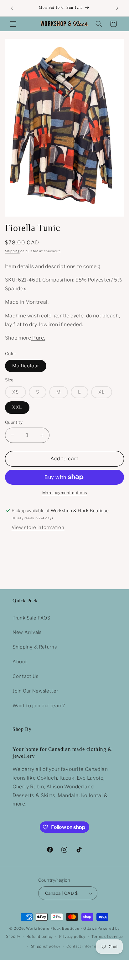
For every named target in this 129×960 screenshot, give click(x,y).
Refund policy (40, 936)
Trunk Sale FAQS (31, 618)
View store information (38, 527)
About (20, 661)
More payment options (64, 492)
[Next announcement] (117, 8)
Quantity (14, 422)
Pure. (38, 338)
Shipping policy (45, 946)
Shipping (12, 251)
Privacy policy (72, 936)
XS (19, 393)
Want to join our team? (39, 705)
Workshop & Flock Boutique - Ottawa (61, 928)
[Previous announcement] (12, 8)
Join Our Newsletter (35, 691)
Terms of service (107, 936)
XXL (17, 407)
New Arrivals (27, 632)
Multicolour (25, 366)
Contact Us (25, 676)
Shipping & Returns (35, 647)
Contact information (85, 946)
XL (105, 393)
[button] (13, 24)
